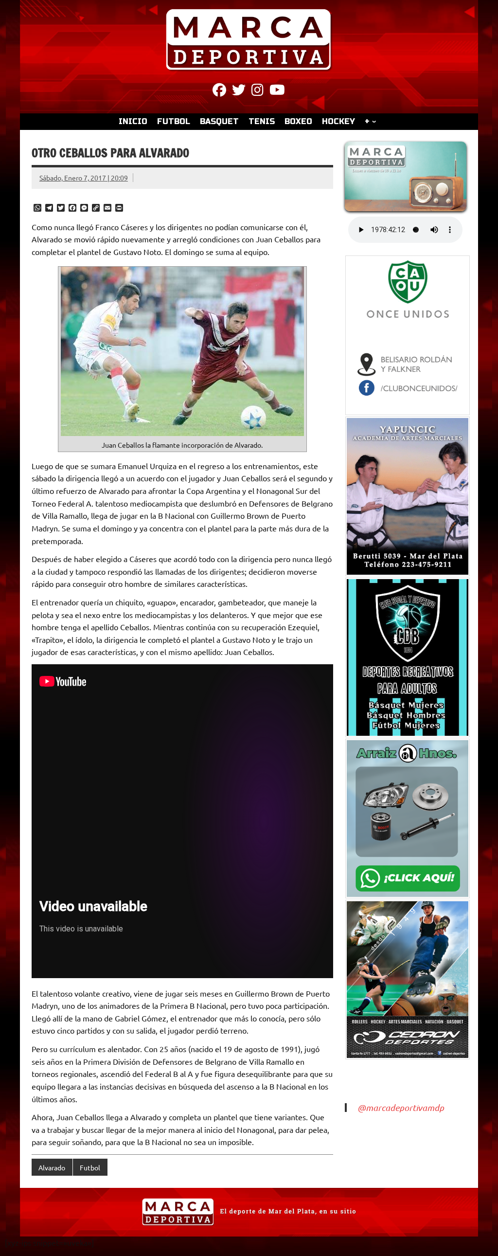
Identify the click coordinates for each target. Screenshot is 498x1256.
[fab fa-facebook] (219, 91)
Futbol (90, 1167)
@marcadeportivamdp (400, 1107)
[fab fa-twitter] (239, 91)
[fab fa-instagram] (257, 91)
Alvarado (51, 1167)
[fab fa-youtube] (277, 91)
